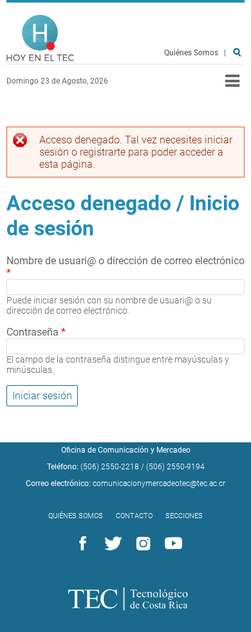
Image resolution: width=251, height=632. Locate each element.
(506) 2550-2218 (109, 466)
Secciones (184, 516)
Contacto (134, 516)
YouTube (171, 544)
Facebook (80, 544)
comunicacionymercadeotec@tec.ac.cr (159, 483)
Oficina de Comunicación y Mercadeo (126, 450)
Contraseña (36, 332)
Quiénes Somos (191, 52)
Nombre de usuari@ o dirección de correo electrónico (125, 267)
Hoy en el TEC (40, 38)
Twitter (110, 544)
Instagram (141, 544)
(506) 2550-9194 (175, 466)
